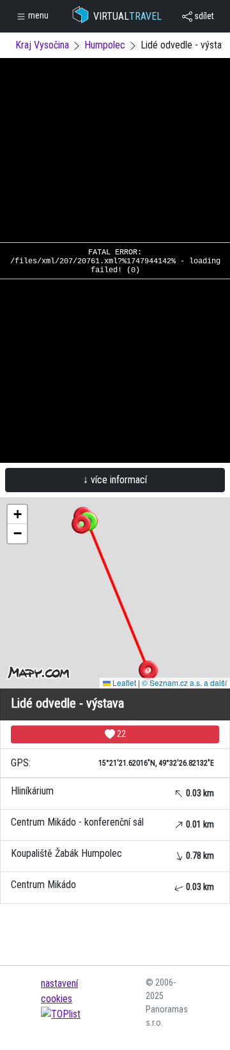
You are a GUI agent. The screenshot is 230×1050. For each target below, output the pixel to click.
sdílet (203, 16)
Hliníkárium (112, 791)
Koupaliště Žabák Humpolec (112, 854)
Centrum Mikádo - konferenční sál (112, 822)
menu (37, 15)
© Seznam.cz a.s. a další (184, 682)
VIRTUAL (127, 16)
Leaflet (123, 682)
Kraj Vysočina (42, 45)
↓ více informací (115, 480)
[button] (148, 670)
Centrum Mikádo (112, 885)
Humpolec (104, 45)
